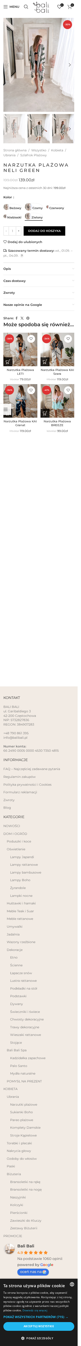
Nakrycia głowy (19, 1151)
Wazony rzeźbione (21, 942)
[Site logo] (43, 6)
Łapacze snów (21, 973)
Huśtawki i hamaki (21, 903)
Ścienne (16, 965)
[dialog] (39, 1312)
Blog (7, 808)
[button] (7, 64)
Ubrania (9, 155)
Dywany (16, 1004)
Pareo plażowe (21, 1120)
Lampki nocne (21, 896)
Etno (14, 957)
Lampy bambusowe (25, 872)
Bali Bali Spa (17, 1050)
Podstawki (18, 996)
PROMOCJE (12, 1236)
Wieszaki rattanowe (25, 1035)
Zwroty (9, 800)
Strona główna (15, 150)
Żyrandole (18, 888)
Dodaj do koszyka (44, 231)
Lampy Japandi (22, 857)
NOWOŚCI (11, 826)
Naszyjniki (18, 1197)
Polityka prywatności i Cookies (27, 785)
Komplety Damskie (25, 1128)
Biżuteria (14, 1174)
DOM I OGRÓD (15, 834)
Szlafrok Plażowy (33, 155)
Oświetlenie (16, 849)
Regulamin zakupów (19, 777)
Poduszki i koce (19, 841)
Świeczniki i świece (25, 1012)
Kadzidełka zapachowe (27, 1058)
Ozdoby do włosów (22, 1159)
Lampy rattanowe (24, 865)
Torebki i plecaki (19, 1143)
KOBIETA (10, 1089)
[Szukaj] (26, 6)
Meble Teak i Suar (20, 911)
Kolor (8, 197)
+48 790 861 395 (16, 733)
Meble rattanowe (20, 919)
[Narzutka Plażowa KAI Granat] (20, 401)
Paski (11, 1166)
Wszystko (38, 150)
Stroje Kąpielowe (23, 1135)
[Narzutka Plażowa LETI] (20, 349)
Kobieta (57, 150)
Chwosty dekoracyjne (27, 1019)
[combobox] (72, 1284)
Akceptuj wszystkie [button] (39, 1326)
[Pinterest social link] (28, 318)
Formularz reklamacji (20, 792)
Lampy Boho (20, 880)
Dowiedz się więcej (34, 1310)
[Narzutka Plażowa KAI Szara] (57, 349)
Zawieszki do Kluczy (25, 1221)
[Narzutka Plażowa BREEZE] (57, 401)
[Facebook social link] (16, 318)
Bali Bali (25, 1246)
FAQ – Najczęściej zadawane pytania (31, 769)
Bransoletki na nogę (26, 1189)
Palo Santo (18, 1066)
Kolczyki (16, 1205)
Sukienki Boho (21, 1112)
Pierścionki (18, 1213)
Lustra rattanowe (23, 981)
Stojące (16, 1043)
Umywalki (14, 927)
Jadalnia (13, 934)
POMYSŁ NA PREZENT (24, 1081)
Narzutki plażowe (23, 1105)
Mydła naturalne (22, 1073)
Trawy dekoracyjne (24, 1027)
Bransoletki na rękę (25, 1182)
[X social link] (22, 318)
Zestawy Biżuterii (23, 1228)
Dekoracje (14, 950)
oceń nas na (31, 1272)
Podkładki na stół (23, 988)
